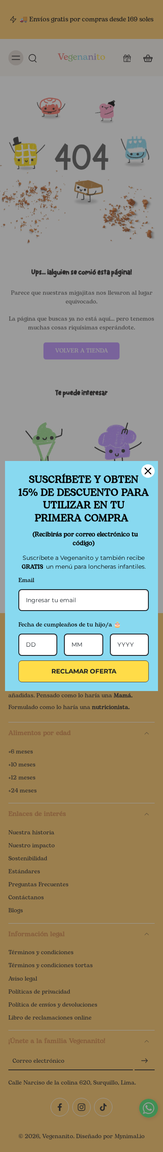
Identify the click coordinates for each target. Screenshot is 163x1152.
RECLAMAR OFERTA (83, 671)
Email (26, 580)
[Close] (148, 471)
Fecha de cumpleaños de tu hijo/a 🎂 (69, 624)
